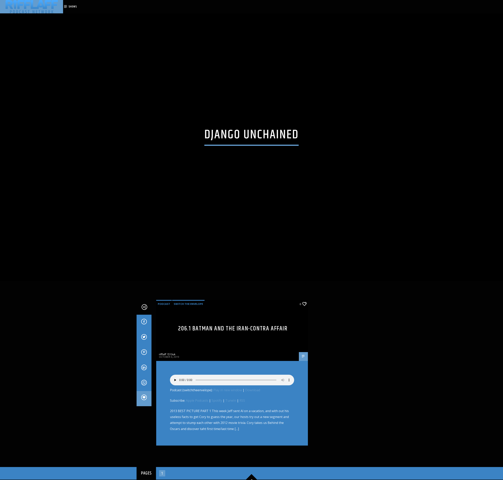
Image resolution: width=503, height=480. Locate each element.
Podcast (164, 314)
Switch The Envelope (188, 314)
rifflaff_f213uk (167, 364)
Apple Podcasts (197, 411)
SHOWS (73, 6)
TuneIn (230, 411)
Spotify (217, 411)
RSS (242, 411)
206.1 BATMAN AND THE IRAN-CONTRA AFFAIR (232, 339)
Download (252, 400)
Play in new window (227, 400)
